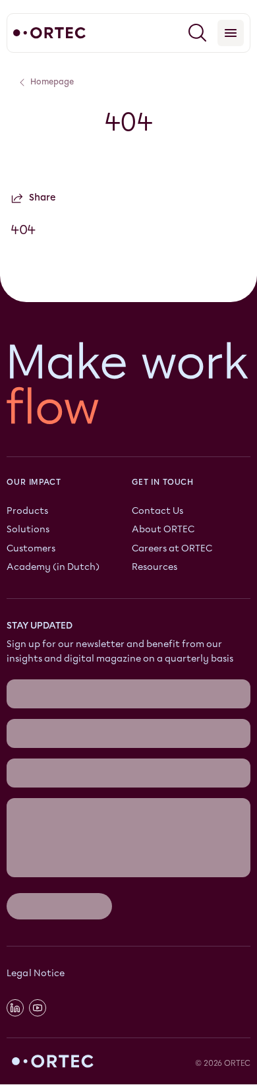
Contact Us (157, 511)
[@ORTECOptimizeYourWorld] (37, 1008)
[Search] (197, 33)
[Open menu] (230, 33)
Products (27, 511)
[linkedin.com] (15, 1008)
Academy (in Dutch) (53, 567)
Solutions (28, 530)
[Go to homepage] (49, 33)
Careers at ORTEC (172, 548)
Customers (31, 548)
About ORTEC (163, 530)
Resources (154, 567)
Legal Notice (36, 973)
